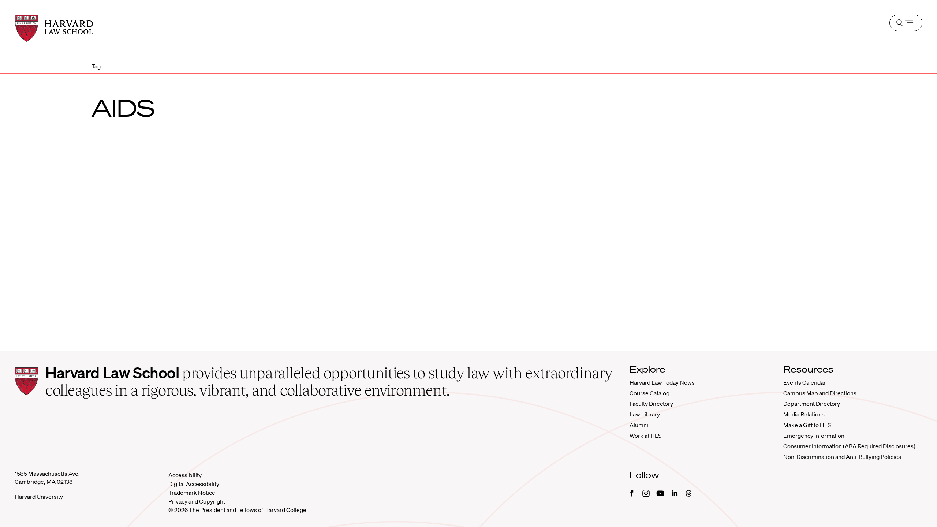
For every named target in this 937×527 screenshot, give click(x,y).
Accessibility (185, 475)
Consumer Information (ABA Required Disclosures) (849, 446)
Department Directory (811, 403)
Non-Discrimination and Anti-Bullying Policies (842, 456)
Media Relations (804, 414)
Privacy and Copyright (196, 501)
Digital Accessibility (193, 483)
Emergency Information (813, 435)
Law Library (645, 414)
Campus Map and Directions (819, 393)
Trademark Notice (191, 492)
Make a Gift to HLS (807, 425)
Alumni (639, 425)
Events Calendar (804, 382)
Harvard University (39, 496)
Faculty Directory (651, 403)
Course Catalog (649, 393)
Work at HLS (645, 435)
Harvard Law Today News (662, 382)
